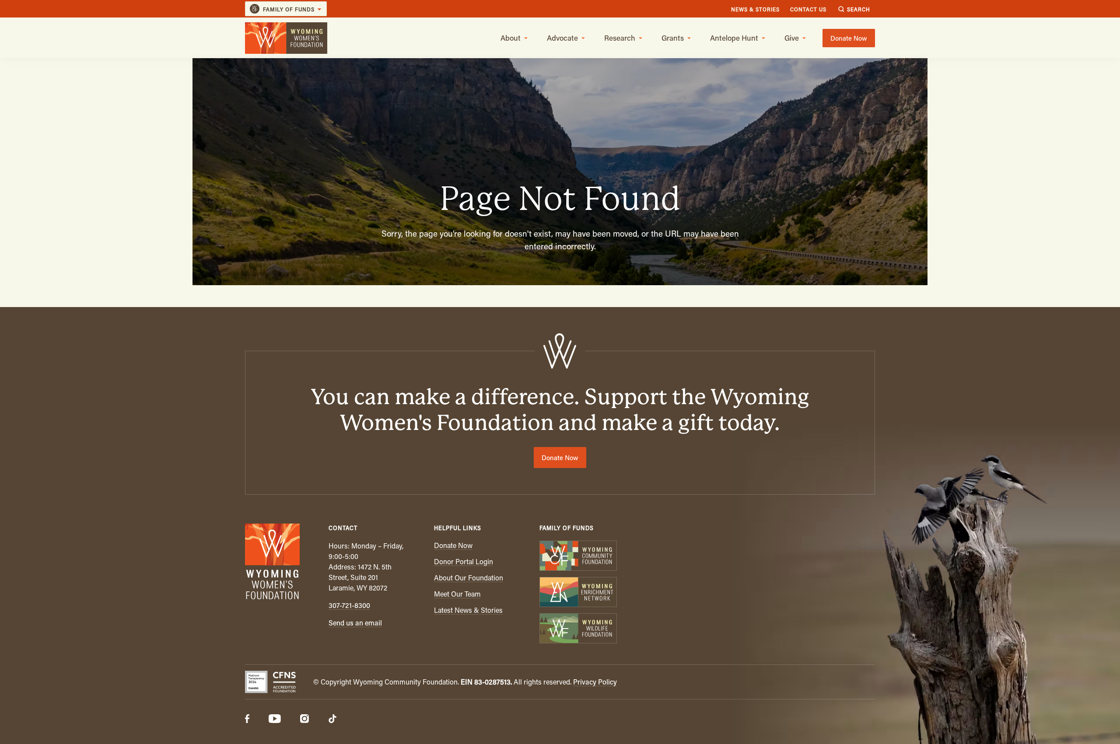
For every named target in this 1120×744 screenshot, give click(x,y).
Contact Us (808, 9)
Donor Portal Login (463, 561)
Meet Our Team (457, 593)
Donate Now (848, 38)
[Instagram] (304, 719)
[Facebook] (247, 719)
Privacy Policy (595, 681)
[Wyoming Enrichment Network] (577, 593)
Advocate (562, 37)
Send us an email (355, 622)
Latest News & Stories (468, 610)
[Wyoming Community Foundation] (577, 557)
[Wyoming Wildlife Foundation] (577, 629)
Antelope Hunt (734, 37)
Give (791, 37)
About (510, 37)
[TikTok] (332, 719)
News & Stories (755, 9)
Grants (673, 37)
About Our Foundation (468, 577)
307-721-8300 (349, 605)
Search (858, 9)
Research (619, 37)
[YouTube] (275, 719)
